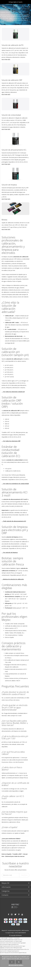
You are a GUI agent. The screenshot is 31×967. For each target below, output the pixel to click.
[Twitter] (15, 914)
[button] (3, 6)
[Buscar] (25, 6)
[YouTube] (22, 914)
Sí (11, 962)
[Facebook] (8, 914)
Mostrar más (6, 59)
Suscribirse (24, 875)
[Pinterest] (18, 914)
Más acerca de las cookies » (16, 965)
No (19, 962)
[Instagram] (11, 914)
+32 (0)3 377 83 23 (10, 932)
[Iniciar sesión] (22, 6)
